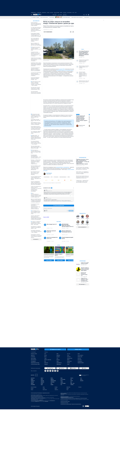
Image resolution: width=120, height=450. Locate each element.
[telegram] (45, 371)
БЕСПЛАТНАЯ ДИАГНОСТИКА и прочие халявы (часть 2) (67, 225)
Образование (59, 364)
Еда (45, 361)
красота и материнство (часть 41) (52, 238)
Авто (45, 353)
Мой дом (58, 359)
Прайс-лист (33, 355)
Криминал (58, 355)
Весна (45, 356)
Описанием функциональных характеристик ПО (67, 397)
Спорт (79, 353)
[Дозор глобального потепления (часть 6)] (60, 232)
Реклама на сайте (34, 353)
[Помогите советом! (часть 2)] (45, 232)
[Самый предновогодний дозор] (60, 239)
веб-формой (46, 401)
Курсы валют (69, 12)
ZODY (76, 12)
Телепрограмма (56, 12)
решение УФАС (62, 69)
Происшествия (69, 358)
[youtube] (57, 371)
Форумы (51, 12)
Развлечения (69, 361)
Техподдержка (33, 361)
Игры (73, 12)
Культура (58, 356)
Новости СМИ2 (46, 217)
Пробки (60, 14)
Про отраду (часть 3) (51, 224)
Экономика (79, 359)
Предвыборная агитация (35, 362)
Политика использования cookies (65, 401)
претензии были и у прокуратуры (62, 167)
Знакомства (44, 12)
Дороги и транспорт (47, 359)
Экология (79, 358)
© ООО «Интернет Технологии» (35, 406)
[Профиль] (88, 14)
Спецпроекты (80, 361)
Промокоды (39, 12)
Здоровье (46, 364)
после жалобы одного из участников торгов (64, 70)
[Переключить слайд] (72, 249)
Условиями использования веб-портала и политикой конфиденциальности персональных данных (74, 398)
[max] (53, 371)
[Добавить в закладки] (71, 32)
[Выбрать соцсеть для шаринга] (73, 32)
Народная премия (81, 362)
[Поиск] (84, 14)
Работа (68, 359)
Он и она (68, 353)
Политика (68, 356)
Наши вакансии (33, 359)
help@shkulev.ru (37, 401)
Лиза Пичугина (49, 173)
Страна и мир (80, 356)
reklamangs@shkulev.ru (64, 393)
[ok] (50, 371)
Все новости (36, 20)
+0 (70, 195)
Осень (68, 355)
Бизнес (45, 355)
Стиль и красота (80, 355)
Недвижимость (33, 12)
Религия (68, 362)
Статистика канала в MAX (35, 364)
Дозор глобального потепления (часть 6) (67, 231)
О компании (33, 356)
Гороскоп (64, 12)
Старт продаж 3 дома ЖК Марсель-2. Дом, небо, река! (35, 120)
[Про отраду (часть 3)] (45, 226)
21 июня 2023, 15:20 (46, 29)
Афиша (61, 12)
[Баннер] (58, 17)
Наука (58, 361)
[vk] (48, 371)
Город (45, 358)
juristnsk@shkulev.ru (52, 400)
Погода (48, 12)
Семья (68, 364)
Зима (57, 353)
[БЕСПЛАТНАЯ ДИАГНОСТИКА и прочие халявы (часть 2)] (60, 226)
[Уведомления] (86, 14)
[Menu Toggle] (31, 14)
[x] (55, 371)
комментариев (48, 31)
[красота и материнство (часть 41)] (45, 239)
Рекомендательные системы (64, 402)
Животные (46, 362)
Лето (57, 358)
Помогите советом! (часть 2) (51, 231)
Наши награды (33, 358)
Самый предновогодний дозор (67, 238)
